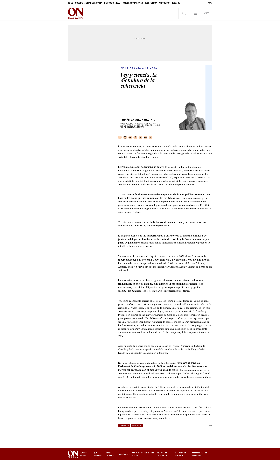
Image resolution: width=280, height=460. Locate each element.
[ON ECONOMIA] (76, 13)
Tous (70, 3)
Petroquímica (112, 3)
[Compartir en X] (120, 137)
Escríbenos (124, 454)
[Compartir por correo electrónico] (145, 137)
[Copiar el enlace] (150, 137)
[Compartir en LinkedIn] (140, 137)
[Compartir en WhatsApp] (125, 137)
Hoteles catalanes (132, 3)
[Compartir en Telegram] (130, 137)
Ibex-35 (176, 3)
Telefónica (151, 3)
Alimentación (124, 425)
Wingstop (164, 3)
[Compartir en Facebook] (135, 137)
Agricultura (137, 425)
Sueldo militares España (88, 3)
